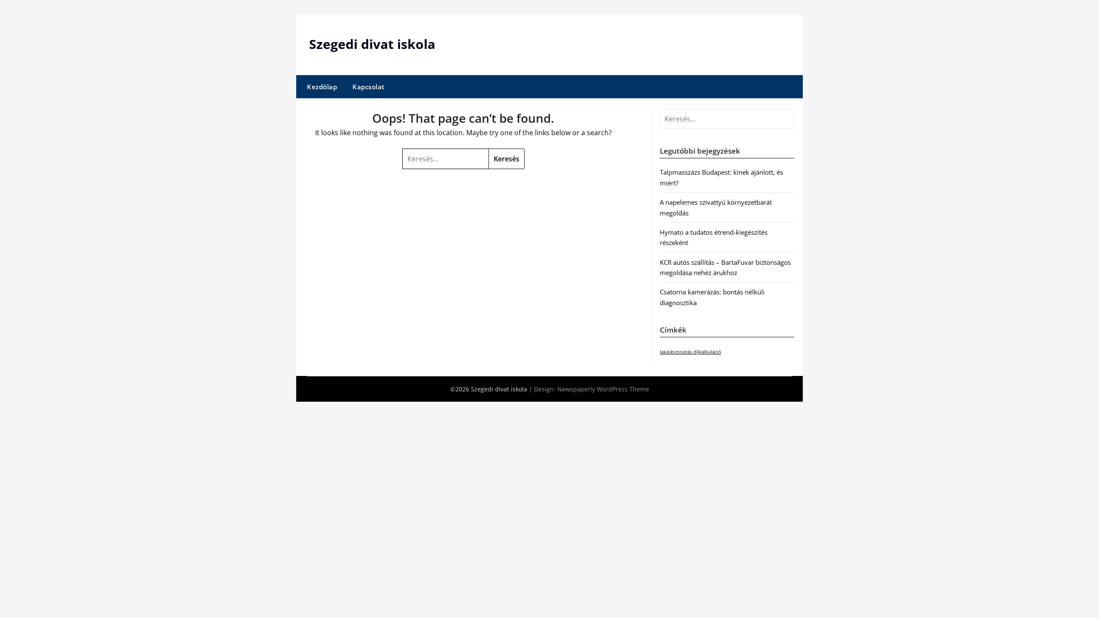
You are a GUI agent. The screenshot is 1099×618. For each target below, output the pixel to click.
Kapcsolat (368, 86)
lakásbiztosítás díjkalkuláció (690, 352)
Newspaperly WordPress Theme (603, 389)
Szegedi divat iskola (372, 44)
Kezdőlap (322, 86)
